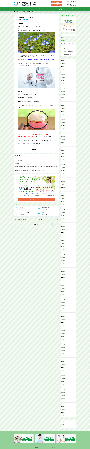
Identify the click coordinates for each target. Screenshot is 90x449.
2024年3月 (63, 139)
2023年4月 (63, 170)
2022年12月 (63, 181)
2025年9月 (63, 88)
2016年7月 (63, 347)
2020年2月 (63, 268)
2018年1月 (63, 325)
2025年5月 (63, 100)
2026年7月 (63, 63)
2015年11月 (63, 361)
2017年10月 (63, 330)
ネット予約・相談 (55, 2)
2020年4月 (63, 263)
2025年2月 (63, 108)
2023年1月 (63, 178)
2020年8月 (63, 254)
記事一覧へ (36, 224)
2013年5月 (63, 412)
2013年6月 (63, 409)
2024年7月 (63, 128)
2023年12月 (63, 147)
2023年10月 (63, 153)
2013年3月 (63, 415)
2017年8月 (63, 336)
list (34, 148)
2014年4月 (63, 389)
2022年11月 (63, 184)
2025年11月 (63, 83)
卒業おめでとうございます (47, 212)
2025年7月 (63, 94)
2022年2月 (63, 209)
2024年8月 (63, 125)
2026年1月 (63, 77)
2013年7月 (63, 406)
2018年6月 (63, 313)
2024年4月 (63, 136)
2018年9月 (63, 308)
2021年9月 (63, 223)
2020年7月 (63, 257)
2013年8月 (63, 403)
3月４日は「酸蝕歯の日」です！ (66, 54)
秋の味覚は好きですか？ (46, 207)
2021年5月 (63, 232)
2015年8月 (63, 367)
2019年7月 (63, 285)
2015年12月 (63, 358)
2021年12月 (63, 215)
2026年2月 (63, 74)
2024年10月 (63, 119)
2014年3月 (63, 392)
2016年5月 (63, 350)
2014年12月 (63, 378)
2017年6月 (63, 339)
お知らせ (26, 19)
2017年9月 (63, 333)
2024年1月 (63, 145)
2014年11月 (63, 381)
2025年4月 (63, 102)
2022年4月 (63, 204)
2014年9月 (63, 384)
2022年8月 (63, 192)
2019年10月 (63, 280)
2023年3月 (63, 173)
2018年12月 (63, 302)
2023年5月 (63, 167)
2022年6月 (63, 198)
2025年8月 (63, 91)
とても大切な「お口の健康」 (66, 48)
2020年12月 (63, 246)
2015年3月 (63, 370)
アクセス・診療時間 (56, 4)
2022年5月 (63, 201)
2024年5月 (63, 133)
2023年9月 (63, 156)
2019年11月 (63, 277)
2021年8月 (63, 226)
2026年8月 (63, 60)
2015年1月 (63, 375)
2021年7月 (63, 229)
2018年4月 (63, 319)
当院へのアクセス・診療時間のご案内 (36, 199)
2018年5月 (63, 316)
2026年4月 (63, 69)
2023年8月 (63, 159)
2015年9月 (63, 364)
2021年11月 (63, 218)
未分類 (62, 424)
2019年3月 (63, 294)
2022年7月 (63, 195)
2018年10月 (63, 305)
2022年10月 (63, 187)
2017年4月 (63, 344)
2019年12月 (63, 274)
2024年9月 (63, 122)
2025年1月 (63, 111)
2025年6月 (63, 97)
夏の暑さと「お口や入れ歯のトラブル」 (68, 43)
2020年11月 (63, 249)
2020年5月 (63, 260)
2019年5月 (63, 288)
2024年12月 (63, 114)
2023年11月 (63, 150)
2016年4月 (63, 353)
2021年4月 (63, 235)
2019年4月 (63, 291)
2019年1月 (63, 299)
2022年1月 (63, 212)
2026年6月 (63, 66)
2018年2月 (63, 322)
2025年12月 (63, 80)
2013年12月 (63, 398)
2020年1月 (63, 271)
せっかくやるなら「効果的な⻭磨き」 (67, 51)
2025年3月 (63, 105)
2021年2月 (63, 240)
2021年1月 (63, 243)
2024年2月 (63, 142)
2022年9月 (63, 190)
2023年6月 (63, 164)
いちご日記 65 (22, 207)
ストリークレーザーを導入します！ (25, 212)
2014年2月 (63, 395)
